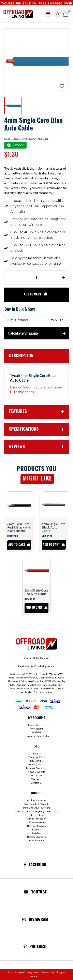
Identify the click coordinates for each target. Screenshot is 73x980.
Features (18, 412)
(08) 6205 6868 (36, 657)
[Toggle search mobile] (57, 14)
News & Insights (36, 771)
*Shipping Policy (36, 757)
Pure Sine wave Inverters (36, 807)
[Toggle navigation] (48, 14)
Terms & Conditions (36, 768)
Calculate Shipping (23, 333)
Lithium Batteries (36, 800)
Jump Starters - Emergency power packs (36, 811)
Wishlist (36, 732)
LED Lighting (36, 814)
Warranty (36, 779)
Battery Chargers (36, 836)
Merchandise (36, 840)
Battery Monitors (36, 825)
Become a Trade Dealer (36, 735)
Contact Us (37, 782)
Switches (36, 833)
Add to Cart (33, 294)
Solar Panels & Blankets (36, 804)
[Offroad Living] (18, 13)
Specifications (24, 429)
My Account (36, 728)
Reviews (17, 447)
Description (21, 356)
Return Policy (36, 760)
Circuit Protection (36, 818)
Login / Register (36, 724)
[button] (62, 86)
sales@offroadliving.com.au (36, 666)
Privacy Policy (36, 764)
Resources (36, 775)
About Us (37, 753)
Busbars (36, 829)
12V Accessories (36, 822)
